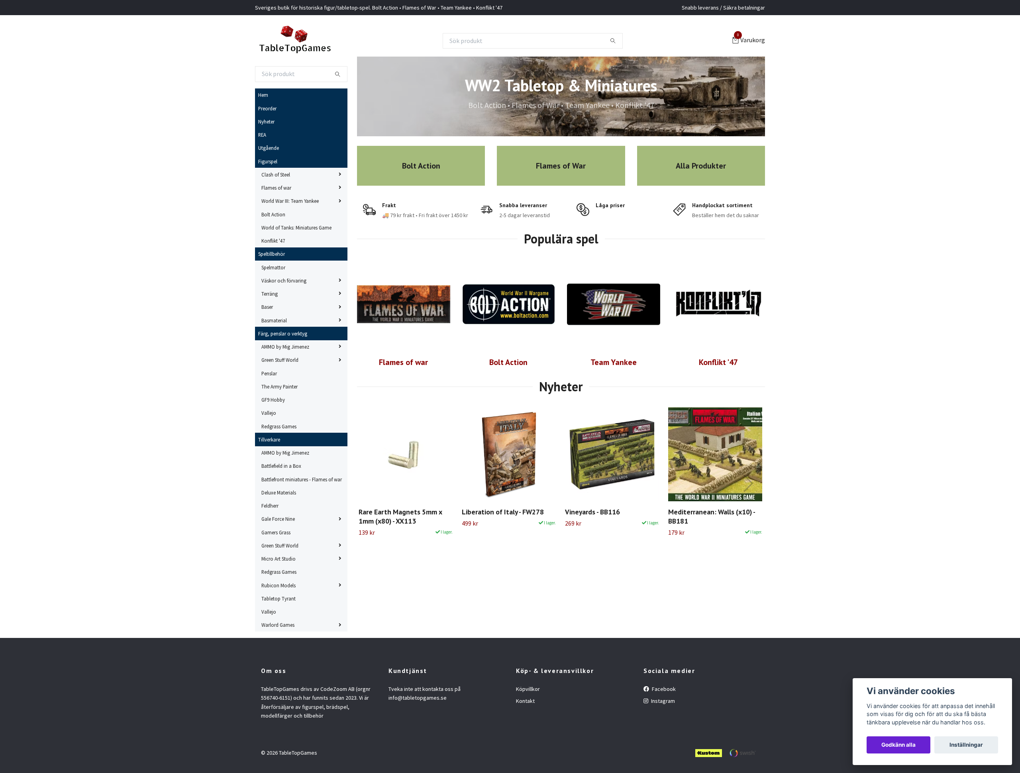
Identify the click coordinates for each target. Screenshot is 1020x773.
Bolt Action (273, 214)
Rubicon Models (278, 585)
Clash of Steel (275, 174)
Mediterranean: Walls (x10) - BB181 (711, 516)
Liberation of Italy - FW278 (503, 511)
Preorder (267, 108)
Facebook (663, 689)
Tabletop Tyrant (278, 598)
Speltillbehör (271, 254)
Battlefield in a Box (281, 466)
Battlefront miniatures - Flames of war (301, 479)
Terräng (269, 293)
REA (262, 134)
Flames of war (276, 187)
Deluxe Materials (278, 492)
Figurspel (267, 161)
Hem (263, 95)
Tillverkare (269, 439)
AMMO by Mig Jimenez (285, 346)
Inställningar (966, 745)
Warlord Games (277, 625)
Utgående (268, 148)
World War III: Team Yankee (290, 201)
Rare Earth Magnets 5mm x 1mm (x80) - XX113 (400, 516)
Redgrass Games (278, 426)
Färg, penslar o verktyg (282, 333)
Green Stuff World (279, 360)
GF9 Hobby (273, 399)
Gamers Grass (275, 532)
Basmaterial (274, 320)
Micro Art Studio (278, 558)
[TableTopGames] (295, 41)
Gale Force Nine (278, 519)
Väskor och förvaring (283, 280)
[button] (747, 483)
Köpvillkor (528, 689)
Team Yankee (613, 362)
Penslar (269, 373)
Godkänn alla (898, 745)
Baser (267, 307)
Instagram (662, 700)
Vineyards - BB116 (592, 511)
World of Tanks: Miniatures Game (296, 227)
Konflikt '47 (273, 240)
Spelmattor (273, 267)
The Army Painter (279, 386)
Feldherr (270, 505)
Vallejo (268, 413)
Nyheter (266, 121)
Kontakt (525, 700)
